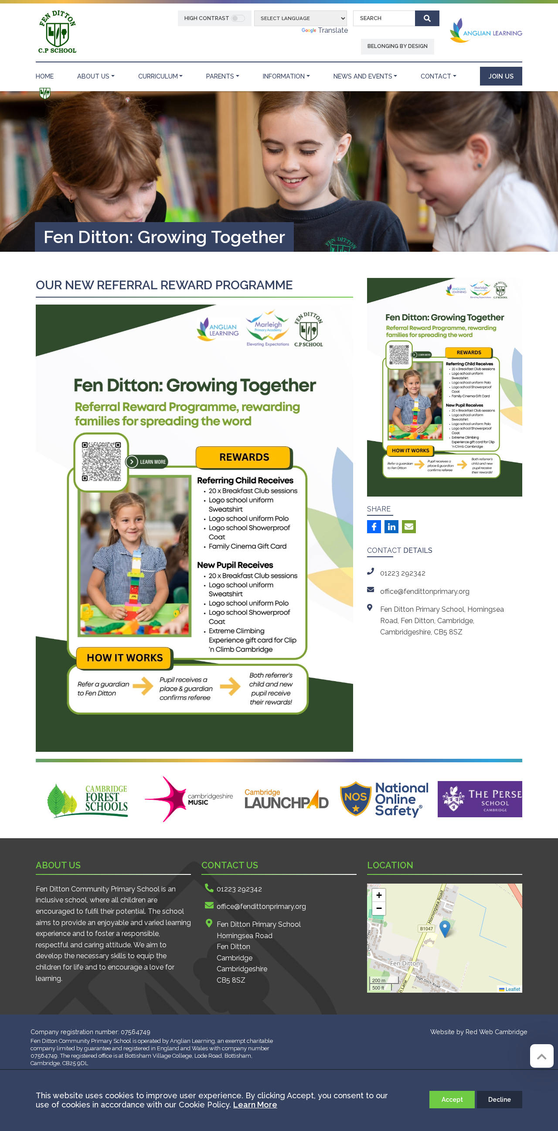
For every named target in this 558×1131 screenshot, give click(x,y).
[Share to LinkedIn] (391, 526)
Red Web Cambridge (496, 1031)
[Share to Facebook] (374, 526)
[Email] (409, 526)
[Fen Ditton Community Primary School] (57, 31)
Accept (452, 1099)
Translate (333, 30)
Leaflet (512, 988)
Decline (499, 1099)
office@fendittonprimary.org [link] (425, 591)
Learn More (255, 1104)
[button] (444, 929)
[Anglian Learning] (486, 30)
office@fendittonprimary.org (261, 906)
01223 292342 (239, 889)
